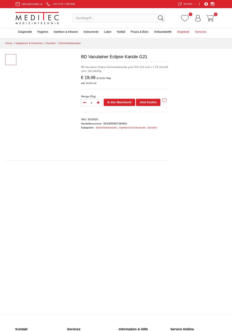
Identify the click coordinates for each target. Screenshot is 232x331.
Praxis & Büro (139, 31)
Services (200, 31)
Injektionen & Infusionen (29, 43)
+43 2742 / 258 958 (63, 4)
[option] (47, 90)
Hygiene (42, 31)
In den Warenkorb (119, 102)
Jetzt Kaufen (148, 102)
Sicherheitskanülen (70, 43)
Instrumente (91, 31)
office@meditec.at (32, 4)
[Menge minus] (84, 103)
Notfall (121, 31)
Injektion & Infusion (66, 31)
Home (8, 43)
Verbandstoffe (163, 31)
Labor (107, 31)
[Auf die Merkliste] (164, 101)
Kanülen (51, 43)
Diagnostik (25, 31)
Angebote (183, 31)
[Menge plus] (98, 103)
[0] (185, 18)
